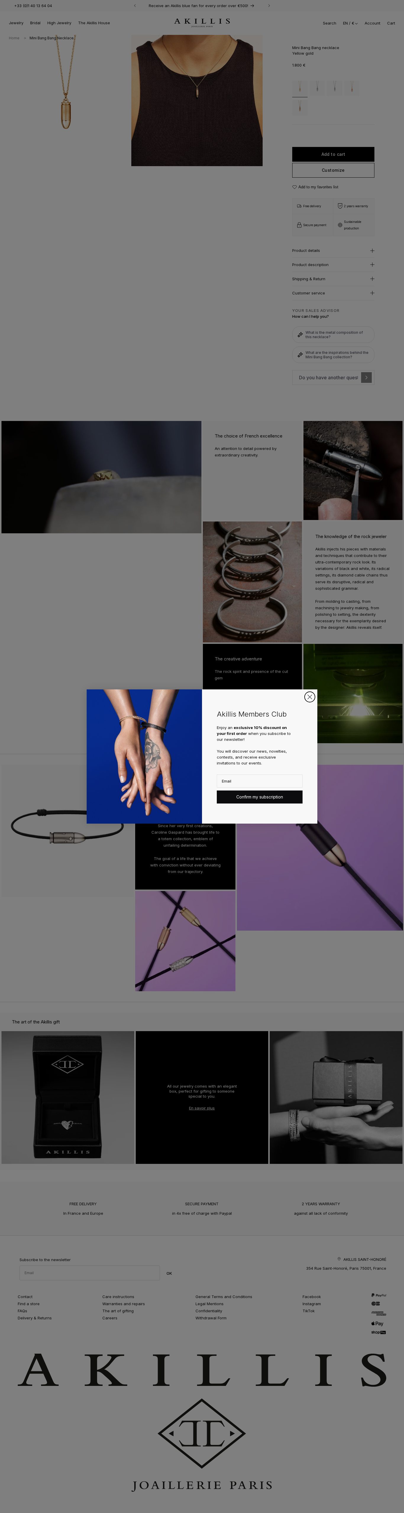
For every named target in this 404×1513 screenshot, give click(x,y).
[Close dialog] (310, 697)
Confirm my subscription (259, 796)
